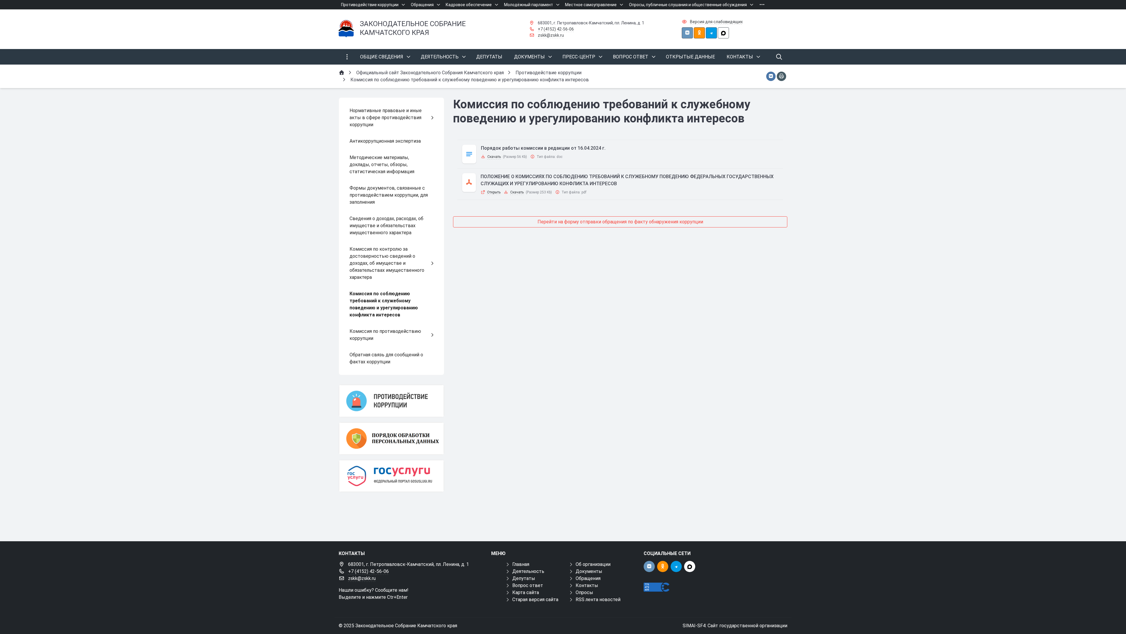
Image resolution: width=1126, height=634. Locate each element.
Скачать (494, 157)
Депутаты (523, 578)
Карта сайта (525, 592)
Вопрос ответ (527, 585)
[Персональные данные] (391, 438)
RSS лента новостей (598, 599)
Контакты (587, 585)
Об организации (593, 564)
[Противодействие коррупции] (391, 401)
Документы (589, 571)
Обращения (588, 578)
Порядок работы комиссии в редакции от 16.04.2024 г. (543, 148)
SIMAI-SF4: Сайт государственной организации (735, 625)
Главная (520, 564)
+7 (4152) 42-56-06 (556, 29)
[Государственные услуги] (391, 476)
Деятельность (528, 571)
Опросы (584, 592)
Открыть (494, 192)
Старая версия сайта (535, 599)
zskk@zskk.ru (551, 35)
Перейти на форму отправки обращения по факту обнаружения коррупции (620, 222)
